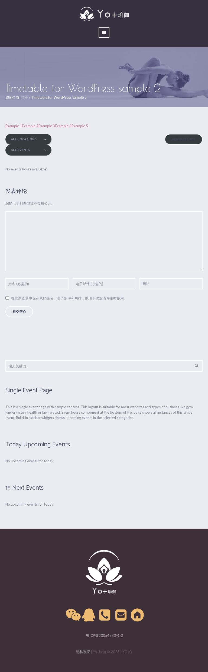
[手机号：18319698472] (105, 615)
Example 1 (13, 126)
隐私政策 (83, 652)
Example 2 (30, 126)
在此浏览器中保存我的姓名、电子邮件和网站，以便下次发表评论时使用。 (69, 298)
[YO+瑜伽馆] (104, 572)
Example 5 (80, 126)
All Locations (24, 139)
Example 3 (46, 126)
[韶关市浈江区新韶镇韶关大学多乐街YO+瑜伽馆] (137, 615)
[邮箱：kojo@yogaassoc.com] (121, 615)
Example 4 (63, 126)
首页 (24, 97)
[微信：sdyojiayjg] (72, 615)
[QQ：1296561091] (89, 615)
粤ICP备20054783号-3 (104, 635)
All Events (20, 150)
